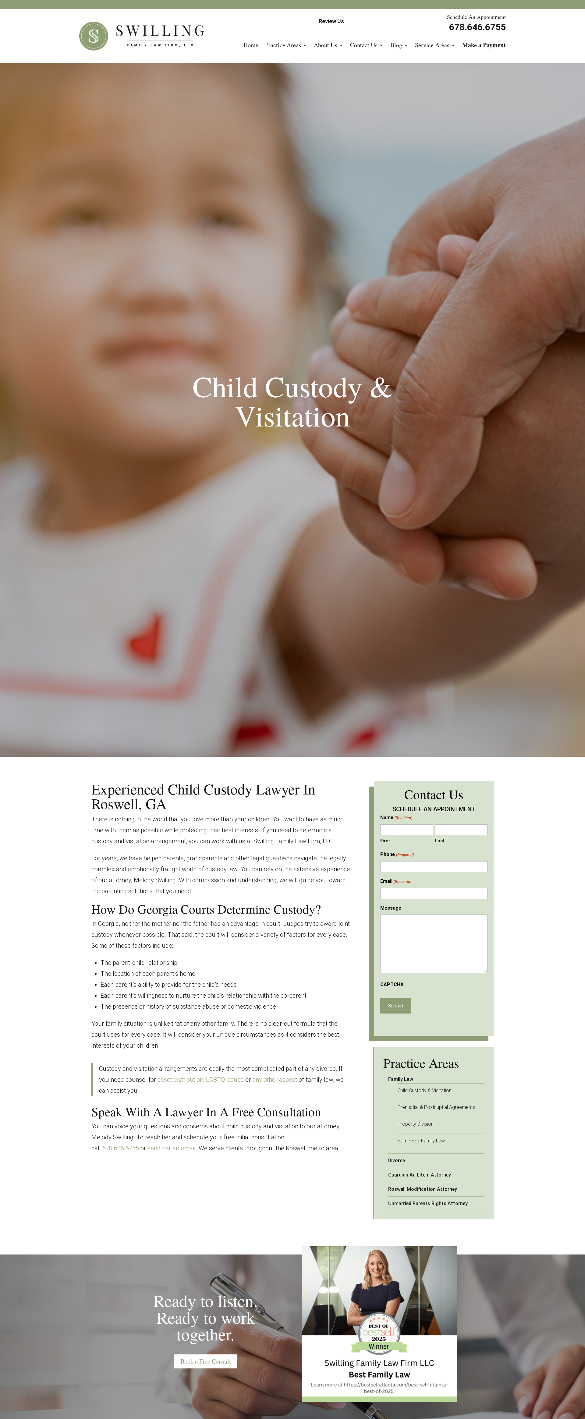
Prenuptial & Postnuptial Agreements (436, 1107)
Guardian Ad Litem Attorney (419, 1175)
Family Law (400, 1079)
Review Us (331, 21)
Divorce (396, 1160)
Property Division (416, 1124)
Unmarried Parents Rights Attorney (428, 1203)
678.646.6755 (120, 1148)
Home (250, 45)
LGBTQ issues (225, 1079)
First (385, 841)
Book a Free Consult (205, 1361)
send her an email (171, 1148)
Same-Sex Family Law (421, 1141)
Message (390, 908)
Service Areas (432, 45)
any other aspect (274, 1079)
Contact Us (364, 45)
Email (395, 881)
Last (440, 841)
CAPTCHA (392, 984)
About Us (325, 45)
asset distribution (180, 1079)
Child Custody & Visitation (425, 1090)
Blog (396, 45)
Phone (396, 854)
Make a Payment (484, 45)
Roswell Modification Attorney (422, 1189)
